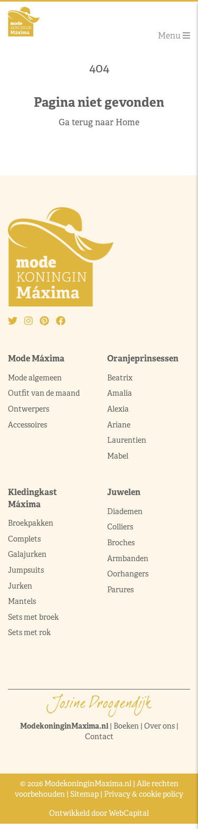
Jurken (20, 586)
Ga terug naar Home (99, 122)
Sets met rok (29, 632)
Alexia (118, 409)
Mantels (22, 601)
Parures (120, 589)
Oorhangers (127, 574)
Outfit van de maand (44, 393)
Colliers (120, 527)
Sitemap (84, 794)
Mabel (117, 456)
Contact (99, 736)
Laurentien (126, 440)
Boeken (126, 726)
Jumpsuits (26, 570)
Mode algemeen (35, 378)
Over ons (159, 726)
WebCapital (129, 813)
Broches (121, 542)
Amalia (119, 393)
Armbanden (127, 558)
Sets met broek (33, 617)
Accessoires (27, 425)
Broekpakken (30, 523)
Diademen (125, 511)
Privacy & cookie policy (143, 794)
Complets (24, 539)
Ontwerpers (28, 409)
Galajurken (27, 554)
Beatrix (120, 378)
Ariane (118, 425)
